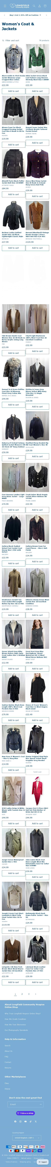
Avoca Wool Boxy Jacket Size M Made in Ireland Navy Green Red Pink (36, 183)
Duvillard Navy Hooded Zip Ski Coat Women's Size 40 (37, 444)
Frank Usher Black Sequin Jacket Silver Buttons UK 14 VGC (37, 496)
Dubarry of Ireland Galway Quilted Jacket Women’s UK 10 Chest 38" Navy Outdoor (13, 445)
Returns (8, 1068)
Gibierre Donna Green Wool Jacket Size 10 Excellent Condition (37, 602)
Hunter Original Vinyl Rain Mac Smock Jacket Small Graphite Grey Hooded (37, 758)
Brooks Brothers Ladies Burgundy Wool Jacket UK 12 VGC (13, 288)
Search (7, 1045)
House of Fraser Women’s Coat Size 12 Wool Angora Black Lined (37, 707)
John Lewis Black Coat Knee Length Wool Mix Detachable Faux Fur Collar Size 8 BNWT (37, 862)
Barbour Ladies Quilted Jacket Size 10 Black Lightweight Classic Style (12, 234)
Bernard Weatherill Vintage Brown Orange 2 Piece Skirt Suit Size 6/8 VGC (37, 234)
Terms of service (11, 1162)
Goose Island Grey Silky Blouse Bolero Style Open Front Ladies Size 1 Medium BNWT (13, 654)
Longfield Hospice (15, 1155)
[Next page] (35, 994)
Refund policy (26, 1158)
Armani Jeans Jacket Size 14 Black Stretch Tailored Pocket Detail (36, 129)
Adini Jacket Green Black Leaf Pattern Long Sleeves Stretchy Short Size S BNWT (37, 78)
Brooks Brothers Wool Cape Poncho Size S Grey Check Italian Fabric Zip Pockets (37, 288)
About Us (8, 1051)
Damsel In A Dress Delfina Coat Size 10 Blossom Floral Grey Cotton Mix (13, 391)
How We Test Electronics (15, 1024)
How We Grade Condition (15, 1019)
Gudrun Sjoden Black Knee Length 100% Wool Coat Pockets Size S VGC (13, 707)
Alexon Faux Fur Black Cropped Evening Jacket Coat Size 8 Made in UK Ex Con (13, 130)
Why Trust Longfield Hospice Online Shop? (23, 1013)
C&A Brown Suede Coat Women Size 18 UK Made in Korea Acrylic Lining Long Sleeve (13, 338)
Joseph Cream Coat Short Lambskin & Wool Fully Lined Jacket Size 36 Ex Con (12, 916)
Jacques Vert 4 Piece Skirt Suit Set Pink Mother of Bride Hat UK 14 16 (37, 810)
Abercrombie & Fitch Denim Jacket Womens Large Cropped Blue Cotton (13, 78)
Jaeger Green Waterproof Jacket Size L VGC (13, 861)
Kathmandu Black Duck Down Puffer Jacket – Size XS (37, 915)
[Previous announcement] (4, 15)
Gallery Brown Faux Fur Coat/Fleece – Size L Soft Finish (36, 548)
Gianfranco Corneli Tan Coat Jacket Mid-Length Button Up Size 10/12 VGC (13, 602)
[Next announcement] (46, 15)
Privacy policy (39, 1158)
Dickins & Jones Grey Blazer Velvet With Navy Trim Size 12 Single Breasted (36, 392)
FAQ (6, 1057)
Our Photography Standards (16, 1030)
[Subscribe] (40, 1104)
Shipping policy (25, 1162)
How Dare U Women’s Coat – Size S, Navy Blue (13, 757)
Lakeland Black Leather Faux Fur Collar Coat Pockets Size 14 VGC (36, 969)
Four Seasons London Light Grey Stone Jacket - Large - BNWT (13, 496)
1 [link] (15, 994)
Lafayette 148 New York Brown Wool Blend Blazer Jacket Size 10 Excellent (12, 969)
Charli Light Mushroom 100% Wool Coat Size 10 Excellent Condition (36, 338)
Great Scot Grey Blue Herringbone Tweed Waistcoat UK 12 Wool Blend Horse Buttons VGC (36, 654)
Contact (8, 1062)
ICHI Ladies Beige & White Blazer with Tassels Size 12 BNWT (13, 810)
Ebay (7, 1083)
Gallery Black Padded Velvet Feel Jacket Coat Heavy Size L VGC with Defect (12, 549)
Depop (7, 1089)
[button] (5, 6)
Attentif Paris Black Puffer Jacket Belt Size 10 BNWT (13, 182)
